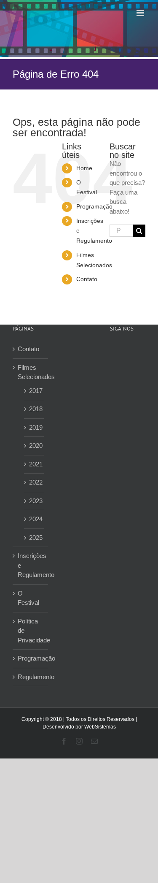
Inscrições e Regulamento (31, 565)
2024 (34, 519)
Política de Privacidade (31, 631)
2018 (34, 408)
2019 (34, 427)
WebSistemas (100, 727)
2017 (34, 390)
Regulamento (31, 676)
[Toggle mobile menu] (141, 12)
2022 (34, 482)
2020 (34, 445)
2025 (34, 537)
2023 (34, 500)
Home (84, 168)
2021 (34, 464)
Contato (86, 279)
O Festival (28, 598)
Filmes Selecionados (31, 372)
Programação (94, 206)
